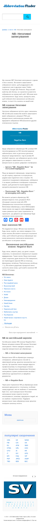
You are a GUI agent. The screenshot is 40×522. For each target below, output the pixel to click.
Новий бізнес (8, 303)
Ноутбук (6, 306)
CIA (17, 443)
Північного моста (9, 289)
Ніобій (6, 294)
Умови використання (9, 520)
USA (8, 440)
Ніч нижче (7, 277)
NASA (27, 440)
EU (8, 445)
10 (9, 504)
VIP (26, 456)
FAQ (17, 456)
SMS (26, 445)
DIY (17, 453)
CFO (8, 451)
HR (26, 451)
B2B (17, 461)
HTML (9, 448)
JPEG (18, 459)
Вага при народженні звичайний (22, 332)
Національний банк (10, 309)
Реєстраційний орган (11, 283)
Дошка (6, 297)
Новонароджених (9, 300)
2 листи (10, 30)
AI (16, 451)
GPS (26, 453)
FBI (8, 443)
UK (17, 440)
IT (7, 453)
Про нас (34, 520)
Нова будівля (8, 280)
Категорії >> (10, 502)
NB (15, 30)
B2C (26, 461)
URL (17, 448)
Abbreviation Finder (17, 516)
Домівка (4, 30)
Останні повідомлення (20, 476)
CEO (26, 448)
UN (26, 443)
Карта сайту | (27, 516)
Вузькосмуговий (9, 286)
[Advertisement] (20, 59)
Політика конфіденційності (23, 520)
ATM (17, 445)
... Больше (7, 323)
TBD (8, 461)
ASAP (27, 459)
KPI (8, 456)
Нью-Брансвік (8, 315)
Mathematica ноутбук (11, 312)
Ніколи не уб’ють (12, 327)
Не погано (7, 292)
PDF (8, 459)
